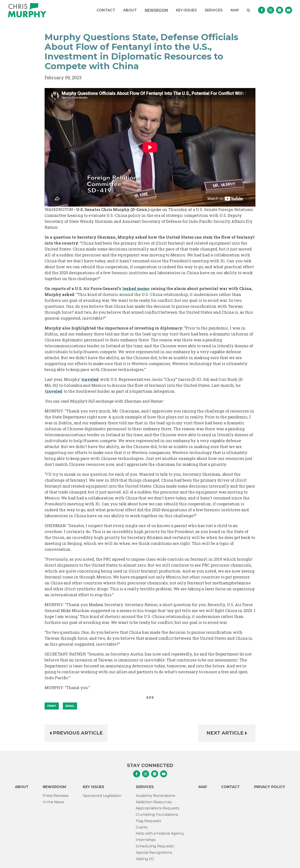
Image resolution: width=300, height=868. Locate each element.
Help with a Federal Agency (160, 833)
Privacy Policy (269, 787)
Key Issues (186, 10)
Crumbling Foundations (157, 814)
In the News (53, 802)
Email (69, 706)
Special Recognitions (154, 852)
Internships (145, 840)
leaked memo (136, 288)
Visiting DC (145, 859)
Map (235, 10)
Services (214, 10)
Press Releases (56, 796)
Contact (106, 10)
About (130, 10)
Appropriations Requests (157, 808)
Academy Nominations (155, 796)
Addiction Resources (154, 802)
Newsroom (156, 10)
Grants (141, 827)
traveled (90, 379)
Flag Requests (148, 821)
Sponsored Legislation (102, 796)
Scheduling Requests (155, 846)
